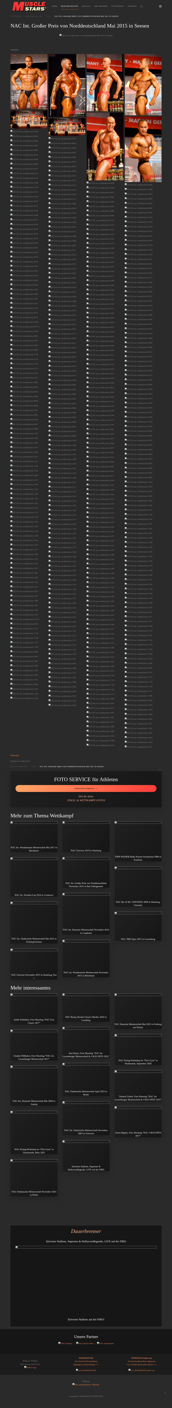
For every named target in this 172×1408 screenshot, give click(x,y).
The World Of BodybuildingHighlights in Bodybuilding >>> (86, 1361)
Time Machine (101, 6)
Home (54, 6)
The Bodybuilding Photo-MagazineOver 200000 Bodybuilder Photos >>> (142, 1361)
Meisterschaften (69, 6)
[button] (141, 6)
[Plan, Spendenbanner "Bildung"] (86, 1385)
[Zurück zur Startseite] (29, 6)
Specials (86, 6)
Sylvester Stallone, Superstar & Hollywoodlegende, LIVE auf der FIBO (86, 1241)
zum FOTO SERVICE (84, 788)
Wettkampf (14, 755)
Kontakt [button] (132, 6)
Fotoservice (117, 6)
